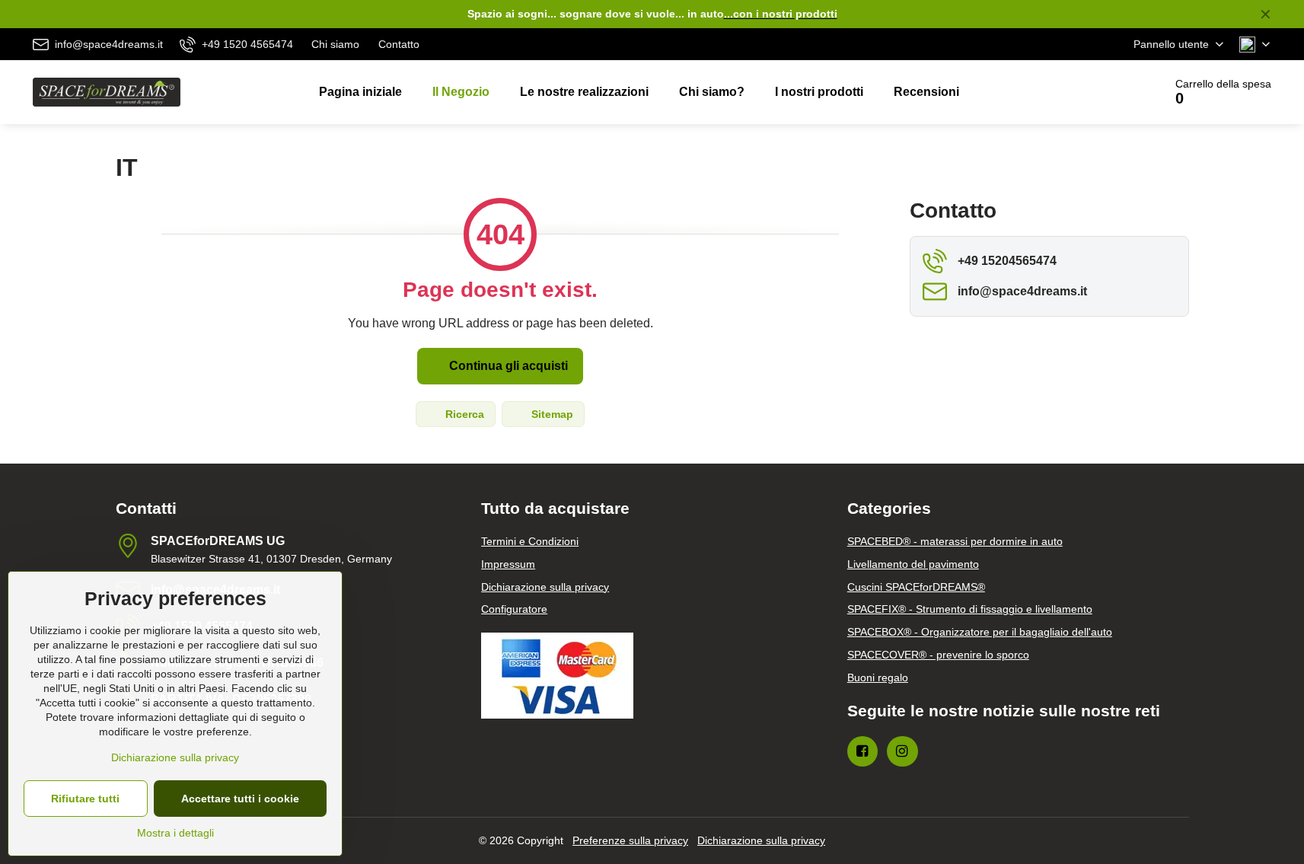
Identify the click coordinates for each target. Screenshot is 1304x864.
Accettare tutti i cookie (240, 798)
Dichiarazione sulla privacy (761, 840)
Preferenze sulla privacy (630, 840)
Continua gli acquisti (507, 365)
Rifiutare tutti (85, 798)
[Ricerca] (1109, 92)
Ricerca (463, 414)
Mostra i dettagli (175, 833)
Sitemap (550, 414)
